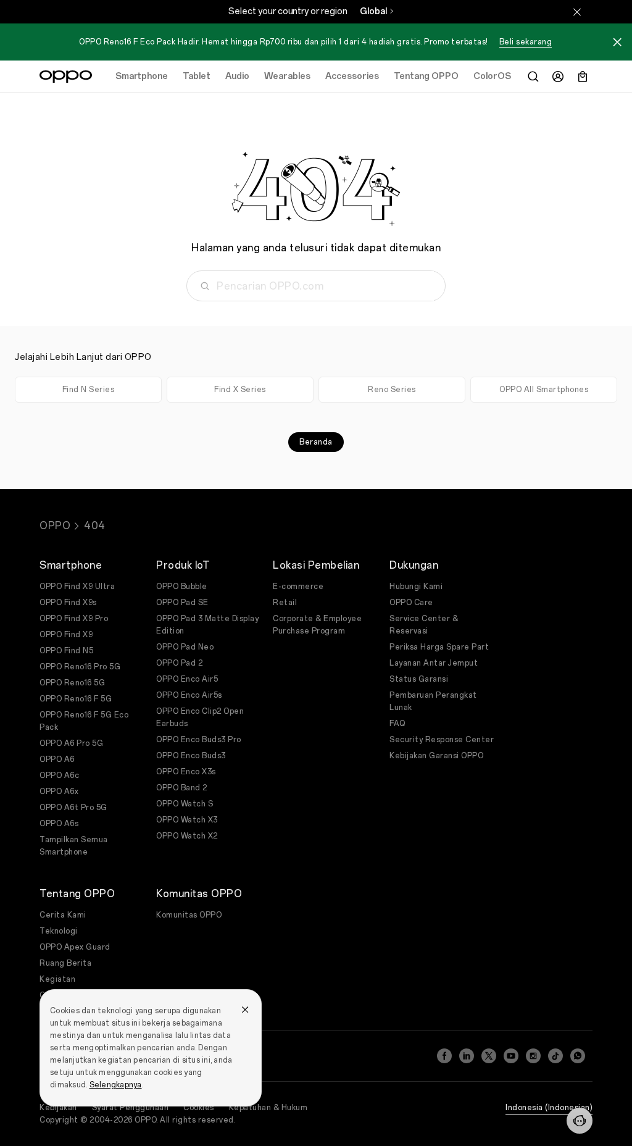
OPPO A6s (59, 823)
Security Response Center (441, 739)
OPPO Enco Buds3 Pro (198, 739)
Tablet (196, 76)
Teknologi (59, 931)
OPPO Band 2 (181, 788)
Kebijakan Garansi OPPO (436, 755)
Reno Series (392, 389)
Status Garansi (418, 679)
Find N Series (88, 389)
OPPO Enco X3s (186, 771)
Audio (237, 76)
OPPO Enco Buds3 (191, 755)
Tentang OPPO (426, 76)
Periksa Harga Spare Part (439, 647)
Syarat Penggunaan (130, 1107)
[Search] (533, 76)
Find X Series (240, 389)
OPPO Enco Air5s (189, 695)
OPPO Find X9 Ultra (77, 586)
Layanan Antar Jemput (433, 663)
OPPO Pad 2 (179, 663)
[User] (558, 76)
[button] (579, 1121)
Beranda (316, 442)
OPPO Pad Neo (185, 647)
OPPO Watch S (184, 804)
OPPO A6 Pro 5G (71, 743)
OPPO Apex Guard (75, 947)
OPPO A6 (57, 759)
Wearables (287, 76)
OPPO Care (411, 602)
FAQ (397, 723)
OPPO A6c (59, 775)
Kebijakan (58, 1107)
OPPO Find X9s (68, 602)
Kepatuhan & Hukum (268, 1107)
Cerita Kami (63, 915)
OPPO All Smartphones (543, 389)
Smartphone (141, 76)
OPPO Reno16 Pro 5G (80, 667)
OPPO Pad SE (182, 602)
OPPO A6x (59, 791)
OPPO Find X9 (66, 634)
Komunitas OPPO (189, 915)
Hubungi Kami (416, 586)
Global (373, 11)
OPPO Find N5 (66, 650)
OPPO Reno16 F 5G (76, 699)
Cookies (198, 1107)
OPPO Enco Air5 (187, 679)
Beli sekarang (525, 42)
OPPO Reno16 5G (72, 683)
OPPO (55, 526)
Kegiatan (57, 979)
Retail (285, 602)
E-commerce (298, 586)
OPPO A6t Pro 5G (73, 807)
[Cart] (582, 76)
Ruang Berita (65, 963)
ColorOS (492, 76)
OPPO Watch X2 (187, 836)
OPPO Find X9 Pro (74, 618)
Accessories (352, 76)
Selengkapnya (115, 1085)
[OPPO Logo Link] (66, 76)
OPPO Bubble (181, 586)
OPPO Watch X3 (187, 820)
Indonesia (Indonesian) (548, 1107)
